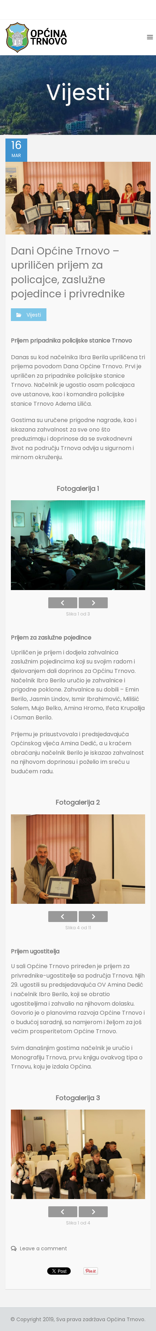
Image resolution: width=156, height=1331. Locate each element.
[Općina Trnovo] (36, 37)
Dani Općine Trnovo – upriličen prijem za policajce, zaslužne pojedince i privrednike (68, 272)
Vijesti (33, 314)
